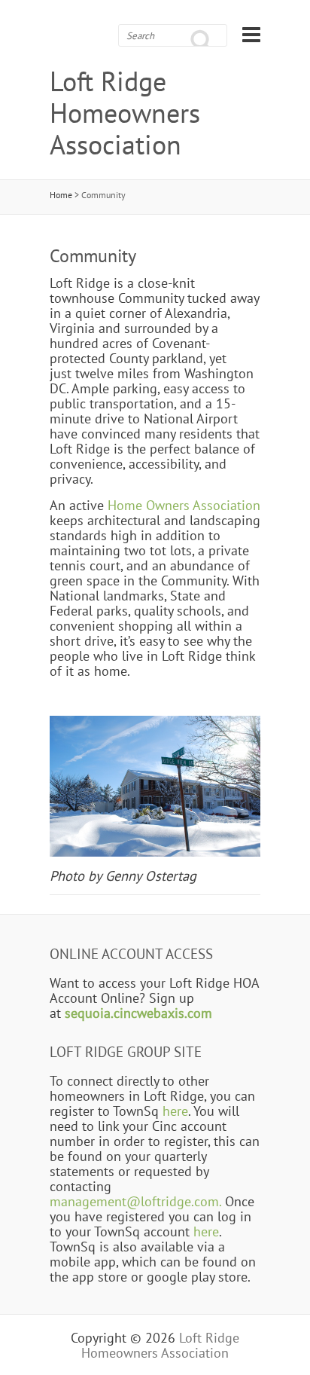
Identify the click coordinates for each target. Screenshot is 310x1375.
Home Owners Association (184, 505)
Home (61, 194)
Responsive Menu (251, 34)
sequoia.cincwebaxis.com (138, 1013)
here (175, 1111)
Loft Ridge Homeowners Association (125, 113)
